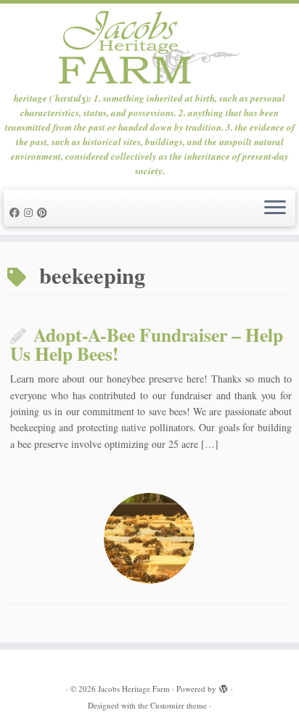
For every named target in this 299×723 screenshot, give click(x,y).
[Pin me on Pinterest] (44, 212)
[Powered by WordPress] (223, 686)
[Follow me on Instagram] (30, 212)
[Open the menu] (275, 208)
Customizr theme (178, 705)
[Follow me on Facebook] (16, 212)
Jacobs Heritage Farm (134, 688)
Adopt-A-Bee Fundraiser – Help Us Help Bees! (146, 344)
